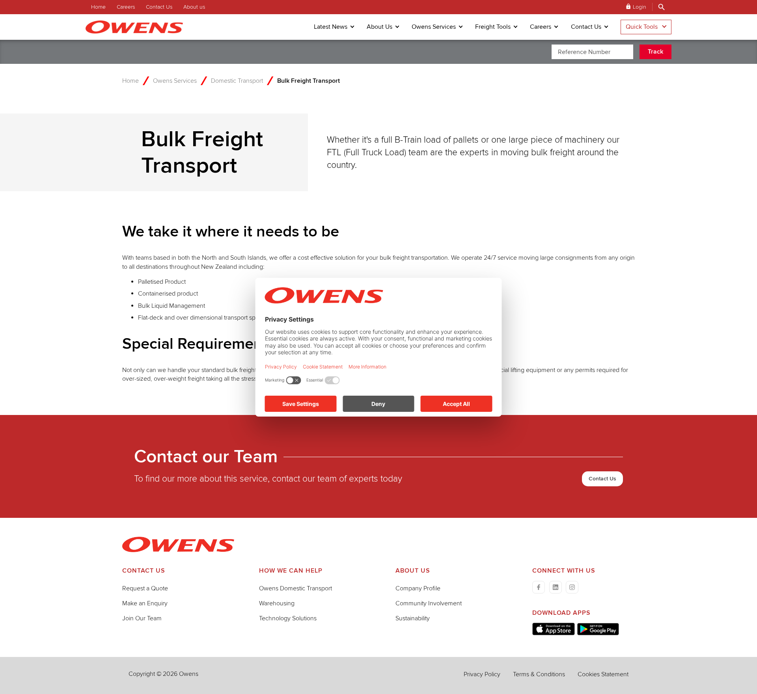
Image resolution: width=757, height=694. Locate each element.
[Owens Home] (140, 27)
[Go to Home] (178, 550)
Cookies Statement (603, 674)
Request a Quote (145, 588)
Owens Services (434, 27)
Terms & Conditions (539, 674)
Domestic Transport (237, 81)
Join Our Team (142, 618)
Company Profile (417, 588)
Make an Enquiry (145, 603)
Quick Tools (642, 27)
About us (194, 7)
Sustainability (412, 618)
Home (98, 7)
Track (655, 52)
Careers (126, 7)
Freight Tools (493, 27)
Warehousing (277, 603)
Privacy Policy (482, 674)
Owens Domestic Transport (295, 588)
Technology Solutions (288, 618)
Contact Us (159, 7)
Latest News (330, 27)
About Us (379, 27)
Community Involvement (428, 603)
